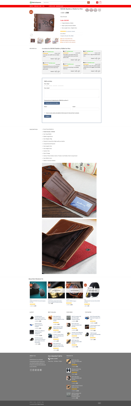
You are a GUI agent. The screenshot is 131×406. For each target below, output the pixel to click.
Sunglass (36, 6)
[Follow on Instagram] (33, 370)
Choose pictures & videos (52, 103)
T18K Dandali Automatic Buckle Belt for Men (92, 301)
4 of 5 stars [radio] (55, 86)
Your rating (47, 83)
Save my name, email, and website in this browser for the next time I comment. (62, 113)
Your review (47, 88)
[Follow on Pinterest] (41, 370)
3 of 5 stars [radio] (50, 86)
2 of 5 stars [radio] (47, 86)
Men (70, 35)
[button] (97, 2)
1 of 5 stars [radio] (44, 86)
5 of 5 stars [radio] (61, 86)
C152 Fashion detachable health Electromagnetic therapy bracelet (55, 301)
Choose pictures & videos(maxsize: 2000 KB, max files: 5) (56, 100)
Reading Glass (59, 6)
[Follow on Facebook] (31, 370)
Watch (31, 6)
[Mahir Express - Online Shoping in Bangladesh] (35, 2)
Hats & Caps (52, 6)
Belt (41, 6)
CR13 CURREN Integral (71, 301)
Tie (43, 6)
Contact (39, 402)
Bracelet (66, 35)
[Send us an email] (38, 370)
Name (45, 106)
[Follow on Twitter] (36, 370)
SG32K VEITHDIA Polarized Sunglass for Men (38, 301)
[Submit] (88, 2)
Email (74, 106)
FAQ (43, 402)
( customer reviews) (70, 31)
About (31, 402)
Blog (35, 402)
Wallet (46, 6)
